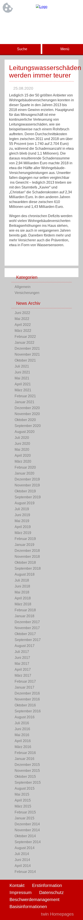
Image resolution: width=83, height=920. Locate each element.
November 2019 (27, 485)
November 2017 (27, 628)
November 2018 (27, 556)
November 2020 (27, 414)
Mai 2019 (22, 521)
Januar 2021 (24, 402)
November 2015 (27, 770)
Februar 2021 (25, 396)
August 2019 (25, 503)
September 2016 (28, 711)
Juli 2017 (22, 652)
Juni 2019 (22, 515)
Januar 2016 (24, 759)
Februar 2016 (25, 753)
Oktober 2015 (25, 776)
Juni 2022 (22, 313)
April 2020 (23, 455)
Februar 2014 (25, 872)
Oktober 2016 (25, 705)
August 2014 (25, 848)
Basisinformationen (28, 906)
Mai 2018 (22, 592)
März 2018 (23, 604)
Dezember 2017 (27, 622)
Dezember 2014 (27, 824)
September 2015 (28, 782)
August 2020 (25, 432)
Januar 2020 (24, 473)
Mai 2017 (22, 663)
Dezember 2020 (27, 408)
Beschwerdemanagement (35, 899)
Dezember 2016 (27, 693)
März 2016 (23, 747)
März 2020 (23, 461)
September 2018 (28, 568)
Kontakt (17, 885)
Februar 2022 (25, 336)
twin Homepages (57, 914)
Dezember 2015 (27, 765)
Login (28, 914)
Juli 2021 (22, 366)
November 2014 (27, 830)
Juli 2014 (22, 854)
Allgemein (23, 287)
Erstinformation (47, 885)
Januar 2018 (24, 616)
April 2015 (23, 800)
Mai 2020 (22, 449)
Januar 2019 (24, 545)
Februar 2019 (25, 539)
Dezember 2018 (27, 550)
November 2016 (27, 699)
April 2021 (23, 384)
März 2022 (23, 331)
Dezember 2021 (27, 348)
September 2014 (28, 842)
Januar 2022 (24, 342)
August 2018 (25, 574)
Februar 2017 (25, 681)
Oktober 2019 (25, 491)
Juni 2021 (22, 372)
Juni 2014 (22, 860)
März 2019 (23, 533)
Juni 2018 (22, 586)
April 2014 (23, 866)
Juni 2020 (22, 443)
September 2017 (28, 640)
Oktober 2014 (25, 836)
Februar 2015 (25, 812)
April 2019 (23, 527)
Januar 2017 (24, 687)
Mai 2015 (22, 794)
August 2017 (25, 646)
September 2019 (28, 497)
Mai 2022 (22, 319)
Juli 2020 (22, 438)
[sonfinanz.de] (41, 7)
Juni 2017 (22, 658)
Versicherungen (27, 293)
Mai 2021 (22, 378)
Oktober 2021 (25, 360)
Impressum (21, 892)
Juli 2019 (22, 509)
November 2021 (27, 354)
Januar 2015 (24, 818)
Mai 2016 (22, 735)
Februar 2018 (25, 610)
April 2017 (23, 669)
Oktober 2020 (25, 420)
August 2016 (25, 717)
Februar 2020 (25, 467)
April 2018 (23, 598)
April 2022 (23, 325)
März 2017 (23, 675)
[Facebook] (41, 21)
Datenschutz (51, 892)
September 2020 (28, 426)
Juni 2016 (22, 729)
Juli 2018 (22, 580)
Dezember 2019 (27, 479)
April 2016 (23, 741)
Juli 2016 (22, 723)
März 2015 (23, 806)
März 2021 (23, 390)
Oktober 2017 (25, 634)
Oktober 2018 (25, 562)
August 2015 (25, 788)
